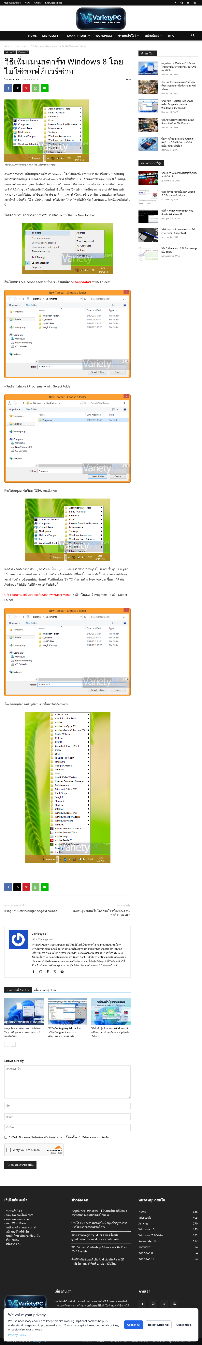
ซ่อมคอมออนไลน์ (12, 2)
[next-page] (13, 1044)
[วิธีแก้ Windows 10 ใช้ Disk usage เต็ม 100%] (148, 253)
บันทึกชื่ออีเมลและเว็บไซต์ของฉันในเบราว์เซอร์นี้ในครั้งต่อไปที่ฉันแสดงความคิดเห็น (59, 1137)
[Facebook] (175, 3)
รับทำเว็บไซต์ (14, 1211)
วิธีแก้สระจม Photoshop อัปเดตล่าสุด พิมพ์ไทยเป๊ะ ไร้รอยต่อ (99, 1249)
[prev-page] (6, 1044)
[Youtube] (63, 972)
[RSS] (188, 3)
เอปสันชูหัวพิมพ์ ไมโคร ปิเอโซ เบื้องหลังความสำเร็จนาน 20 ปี (102, 913)
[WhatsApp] (35, 88)
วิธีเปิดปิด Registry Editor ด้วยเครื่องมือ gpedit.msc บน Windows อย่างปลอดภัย (64, 1032)
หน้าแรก (8, 46)
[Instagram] (42, 972)
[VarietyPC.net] (101, 18)
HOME (32, 36)
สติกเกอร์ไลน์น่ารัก (17, 1231)
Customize (183, 1324)
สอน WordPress (16, 1223)
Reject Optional (158, 1324)
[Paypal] (49, 972)
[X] (17, 88)
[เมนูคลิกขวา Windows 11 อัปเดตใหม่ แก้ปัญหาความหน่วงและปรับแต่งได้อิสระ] (24, 1011)
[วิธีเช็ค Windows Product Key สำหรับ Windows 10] (148, 216)
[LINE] (45, 88)
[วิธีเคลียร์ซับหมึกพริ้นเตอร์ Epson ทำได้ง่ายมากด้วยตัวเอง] (148, 197)
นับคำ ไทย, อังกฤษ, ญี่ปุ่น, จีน (23, 1235)
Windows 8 (23, 52)
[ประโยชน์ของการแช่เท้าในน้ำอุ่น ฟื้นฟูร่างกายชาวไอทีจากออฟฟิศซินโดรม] (148, 87)
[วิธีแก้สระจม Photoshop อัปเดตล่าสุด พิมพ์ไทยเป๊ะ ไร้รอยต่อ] (148, 125)
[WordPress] (195, 3)
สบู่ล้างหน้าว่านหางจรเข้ (21, 1227)
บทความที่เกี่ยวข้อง (18, 990)
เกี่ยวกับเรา (87, 1341)
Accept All (133, 1324)
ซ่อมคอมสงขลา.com (18, 1219)
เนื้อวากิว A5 (13, 1244)
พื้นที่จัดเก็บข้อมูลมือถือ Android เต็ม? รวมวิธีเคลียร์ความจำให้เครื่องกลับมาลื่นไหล (177, 142)
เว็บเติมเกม (12, 1240)
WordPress (103, 36)
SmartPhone (77, 36)
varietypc (14, 79)
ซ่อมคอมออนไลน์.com (19, 1215)
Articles (37, 2)
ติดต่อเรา (102, 1341)
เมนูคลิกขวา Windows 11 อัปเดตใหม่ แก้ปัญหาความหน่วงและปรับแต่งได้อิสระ (22, 1032)
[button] (193, 36)
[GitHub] (182, 3)
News (27, 2)
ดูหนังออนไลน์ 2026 (179, 1341)
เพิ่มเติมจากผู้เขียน (45, 990)
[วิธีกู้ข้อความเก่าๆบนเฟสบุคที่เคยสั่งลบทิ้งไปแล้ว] (148, 178)
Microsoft (50, 36)
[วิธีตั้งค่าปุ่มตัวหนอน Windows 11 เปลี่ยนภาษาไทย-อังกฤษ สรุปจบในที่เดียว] (111, 1011)
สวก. (171, 36)
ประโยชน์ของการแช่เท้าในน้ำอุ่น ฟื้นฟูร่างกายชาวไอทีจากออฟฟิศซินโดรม (178, 86)
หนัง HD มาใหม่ (118, 1341)
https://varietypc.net (42, 939)
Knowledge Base (53, 2)
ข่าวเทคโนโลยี (127, 36)
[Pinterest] (26, 88)
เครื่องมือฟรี (152, 36)
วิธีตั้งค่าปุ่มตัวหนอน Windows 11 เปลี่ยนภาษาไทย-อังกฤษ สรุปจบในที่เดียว (110, 1032)
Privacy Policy (17, 1335)
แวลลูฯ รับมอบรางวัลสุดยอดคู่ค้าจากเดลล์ (30, 911)
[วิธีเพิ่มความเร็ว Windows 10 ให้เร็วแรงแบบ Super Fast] (148, 235)
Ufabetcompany (139, 1341)
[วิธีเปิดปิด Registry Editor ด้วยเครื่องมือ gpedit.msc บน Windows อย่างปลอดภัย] (67, 1011)
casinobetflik (159, 1341)
